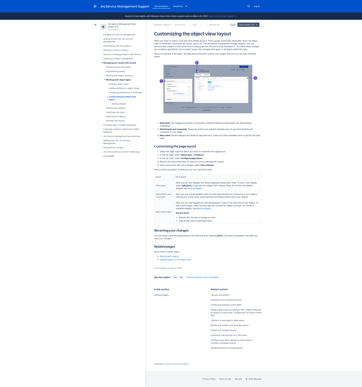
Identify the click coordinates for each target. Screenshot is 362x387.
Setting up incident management (118, 58)
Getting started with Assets (118, 67)
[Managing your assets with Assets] (204, 24)
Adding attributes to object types (124, 88)
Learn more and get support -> (223, 16)
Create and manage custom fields (226, 305)
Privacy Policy (209, 379)
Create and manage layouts (223, 330)
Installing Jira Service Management (119, 34)
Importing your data (115, 112)
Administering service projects (117, 46)
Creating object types (119, 84)
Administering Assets (115, 71)
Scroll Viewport (183, 364)
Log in (256, 6)
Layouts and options (220, 295)
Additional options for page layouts (227, 348)
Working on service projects (116, 50)
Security (238, 379)
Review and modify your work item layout (229, 325)
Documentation (161, 6)
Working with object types (118, 80)
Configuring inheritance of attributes (125, 92)
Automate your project (113, 147)
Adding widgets (119, 104)
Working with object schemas (119, 75)
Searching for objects (116, 116)
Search (248, 6)
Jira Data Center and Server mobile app (121, 152)
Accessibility (109, 156)
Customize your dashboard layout (226, 300)
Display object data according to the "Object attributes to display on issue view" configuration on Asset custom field (236, 312)
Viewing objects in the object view (175, 259)
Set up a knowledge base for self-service (122, 54)
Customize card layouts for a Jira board (229, 335)
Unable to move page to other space (227, 320)
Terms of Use (225, 379)
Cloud (233, 24)
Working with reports (115, 120)
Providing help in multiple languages (119, 125)
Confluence (168, 364)
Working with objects (115, 108)
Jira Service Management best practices (121, 136)
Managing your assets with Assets (119, 63)
